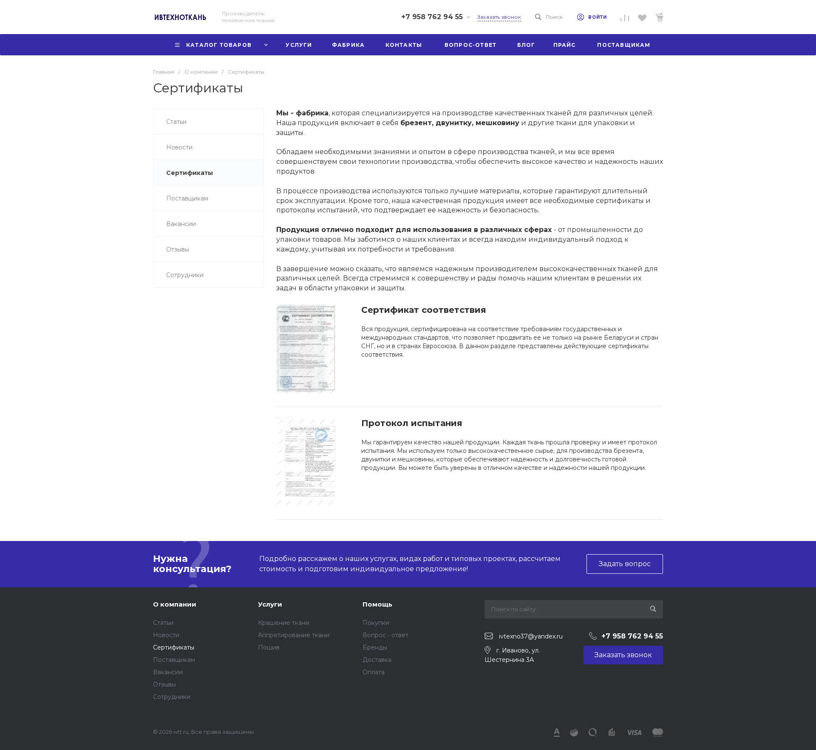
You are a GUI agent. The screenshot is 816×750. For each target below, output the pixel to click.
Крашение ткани (283, 623)
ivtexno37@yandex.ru (531, 636)
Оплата (374, 672)
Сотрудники (171, 697)
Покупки (376, 623)
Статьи (163, 623)
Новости (166, 635)
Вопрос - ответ (385, 635)
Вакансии (168, 672)
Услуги (270, 604)
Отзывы (164, 684)
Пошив (269, 647)
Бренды (375, 647)
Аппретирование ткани (293, 635)
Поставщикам (174, 660)
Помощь (377, 604)
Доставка (377, 660)
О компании (174, 604)
